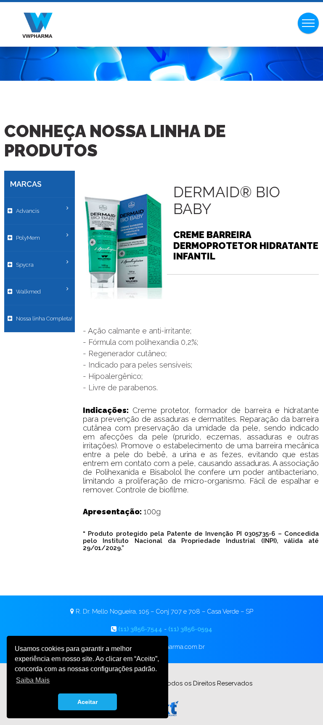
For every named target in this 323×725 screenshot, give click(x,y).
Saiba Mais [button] (33, 680)
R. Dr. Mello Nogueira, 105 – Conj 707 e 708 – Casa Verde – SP (164, 611)
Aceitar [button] (87, 702)
